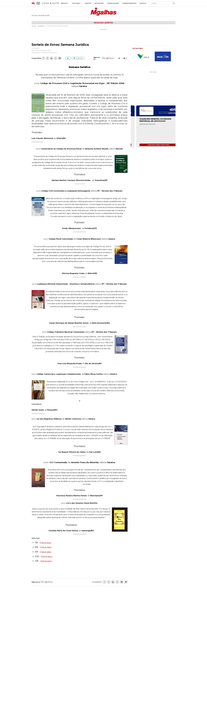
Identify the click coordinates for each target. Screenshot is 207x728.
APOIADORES (99, 3)
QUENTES (88, 3)
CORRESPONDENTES (129, 3)
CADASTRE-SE (167, 113)
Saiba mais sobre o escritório (153, 145)
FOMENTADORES (113, 3)
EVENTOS (143, 3)
